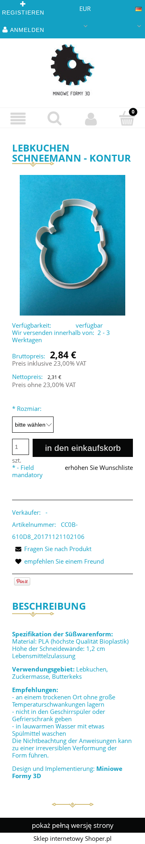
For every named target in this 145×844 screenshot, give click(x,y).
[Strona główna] (72, 69)
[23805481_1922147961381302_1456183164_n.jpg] (73, 245)
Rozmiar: (26, 408)
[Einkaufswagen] (127, 118)
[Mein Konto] (90, 119)
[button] (18, 119)
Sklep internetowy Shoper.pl (72, 838)
